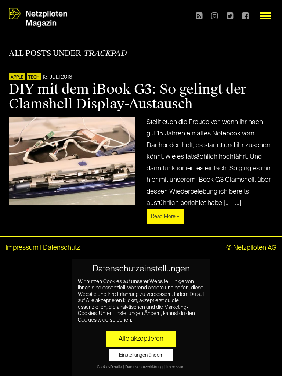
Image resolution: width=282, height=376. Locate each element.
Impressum (22, 248)
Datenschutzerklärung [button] (144, 367)
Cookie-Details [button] (109, 367)
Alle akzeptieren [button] (141, 339)
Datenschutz (61, 248)
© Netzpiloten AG (251, 248)
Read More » (165, 216)
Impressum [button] (175, 367)
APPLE (17, 77)
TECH (34, 77)
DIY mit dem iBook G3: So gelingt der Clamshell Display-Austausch (127, 96)
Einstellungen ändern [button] (141, 355)
